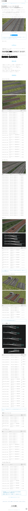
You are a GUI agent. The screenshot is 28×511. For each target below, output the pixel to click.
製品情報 (12, 3)
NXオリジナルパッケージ (18, 3)
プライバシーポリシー (16, 501)
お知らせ (12, 501)
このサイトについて (5, 501)
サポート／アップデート (22, 501)
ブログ (9, 501)
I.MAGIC (3, 3)
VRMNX (14, 3)
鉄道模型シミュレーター (7, 3)
